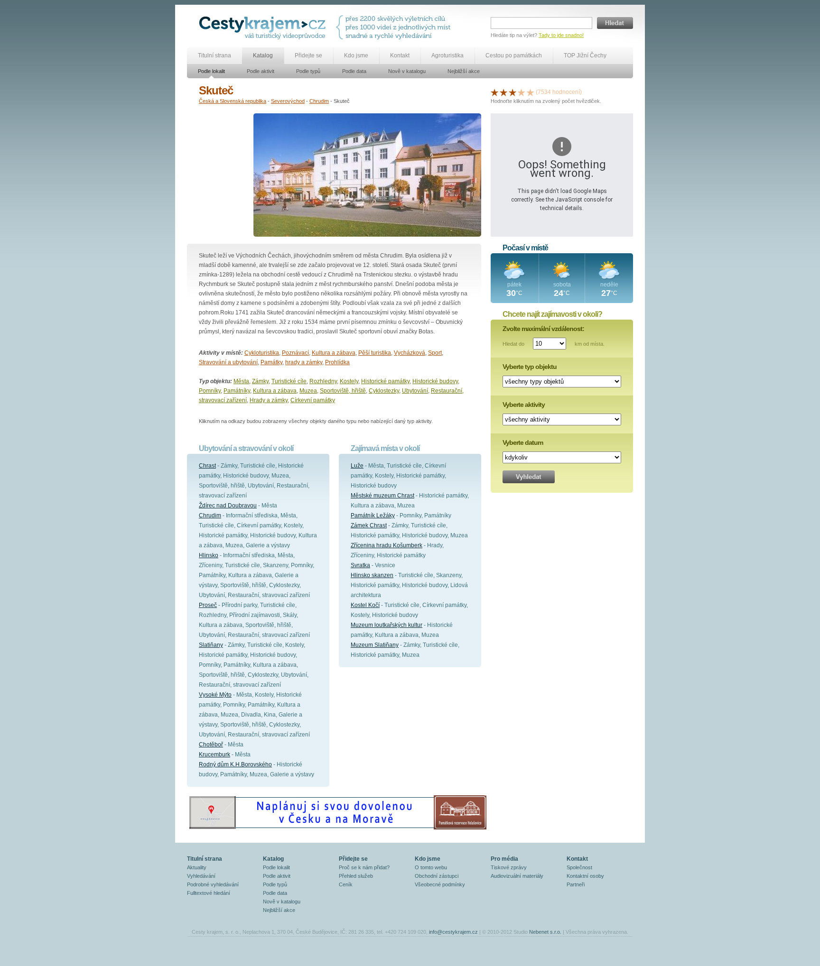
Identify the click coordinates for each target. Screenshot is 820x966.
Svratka (360, 565)
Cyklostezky (384, 390)
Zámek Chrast (369, 525)
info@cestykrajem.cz (453, 932)
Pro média (504, 859)
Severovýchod (288, 101)
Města (241, 381)
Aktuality (196, 867)
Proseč (208, 605)
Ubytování (415, 390)
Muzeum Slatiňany (375, 645)
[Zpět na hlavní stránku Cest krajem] (264, 27)
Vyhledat (529, 476)
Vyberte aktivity (524, 404)
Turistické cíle (289, 381)
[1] (494, 92)
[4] (521, 92)
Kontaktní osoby (585, 876)
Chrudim (319, 101)
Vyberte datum (523, 442)
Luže (357, 465)
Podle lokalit (211, 71)
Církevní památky (312, 400)
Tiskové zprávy (509, 867)
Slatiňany (211, 645)
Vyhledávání (201, 876)
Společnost (579, 867)
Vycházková (409, 353)
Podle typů (308, 71)
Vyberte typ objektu (530, 366)
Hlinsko (208, 555)
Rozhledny (323, 381)
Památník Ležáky (373, 515)
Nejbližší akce (463, 71)
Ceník (346, 884)
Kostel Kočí (365, 605)
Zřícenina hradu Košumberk (386, 545)
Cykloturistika (261, 353)
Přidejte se (308, 55)
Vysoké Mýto (215, 694)
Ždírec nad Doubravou (228, 505)
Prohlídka (337, 362)
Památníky (237, 390)
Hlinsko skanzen (372, 575)
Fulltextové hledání (208, 893)
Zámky (260, 381)
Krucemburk (214, 754)
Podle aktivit (260, 71)
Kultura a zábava (333, 353)
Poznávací (295, 353)
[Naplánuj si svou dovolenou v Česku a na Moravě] (337, 829)
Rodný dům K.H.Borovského (235, 764)
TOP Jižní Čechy (585, 55)
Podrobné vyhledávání (213, 884)
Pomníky (210, 390)
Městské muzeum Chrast (382, 495)
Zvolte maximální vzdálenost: (543, 328)
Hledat (615, 23)
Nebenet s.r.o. (545, 932)
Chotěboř (211, 744)
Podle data (354, 71)
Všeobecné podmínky (440, 884)
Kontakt (400, 55)
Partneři (576, 884)
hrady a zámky (303, 362)
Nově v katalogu (407, 71)
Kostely (349, 381)
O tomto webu (431, 867)
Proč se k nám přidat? (364, 867)
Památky (271, 362)
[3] (512, 92)
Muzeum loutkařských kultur (386, 625)
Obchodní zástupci (436, 876)
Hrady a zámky (269, 400)
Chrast (207, 465)
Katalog (263, 55)
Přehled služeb (356, 876)
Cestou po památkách (513, 55)
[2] (503, 92)
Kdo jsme (356, 55)
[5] (530, 92)
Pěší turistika (374, 353)
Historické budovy (435, 381)
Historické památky (385, 381)
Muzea (308, 390)
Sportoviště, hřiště (343, 390)
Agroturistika (447, 55)
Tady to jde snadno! (561, 35)
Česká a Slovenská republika (232, 101)
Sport (435, 353)
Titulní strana (214, 55)
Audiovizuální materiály (517, 876)
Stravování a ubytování (228, 362)
